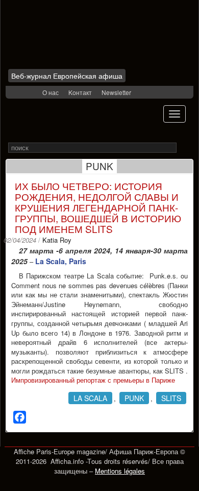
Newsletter (116, 92)
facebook (19, 93)
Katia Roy (56, 240)
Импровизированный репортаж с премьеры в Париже (93, 380)
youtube (33, 93)
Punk (134, 398)
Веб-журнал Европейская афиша (66, 76)
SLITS (171, 398)
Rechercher (183, 148)
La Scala (90, 398)
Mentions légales (120, 471)
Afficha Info (69, 38)
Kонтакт (80, 92)
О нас (50, 92)
